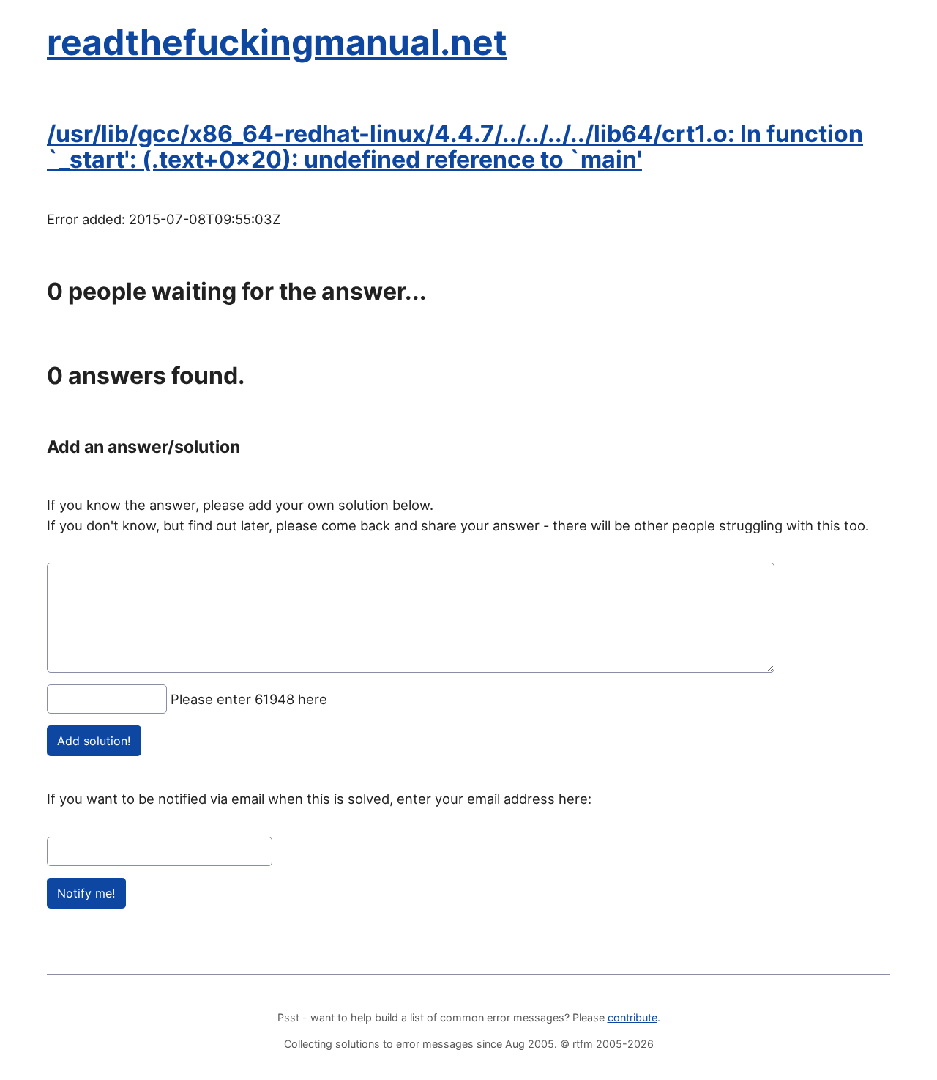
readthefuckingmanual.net (277, 42)
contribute (632, 1017)
